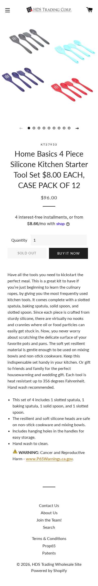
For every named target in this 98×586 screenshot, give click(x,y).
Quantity (19, 240)
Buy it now (68, 253)
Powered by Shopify (49, 570)
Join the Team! (49, 519)
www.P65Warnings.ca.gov (49, 458)
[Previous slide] (20, 128)
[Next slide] (77, 128)
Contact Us (49, 505)
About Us (49, 512)
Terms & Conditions (49, 538)
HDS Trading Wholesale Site (56, 564)
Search (49, 527)
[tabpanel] (49, 67)
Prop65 (49, 545)
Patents (49, 552)
